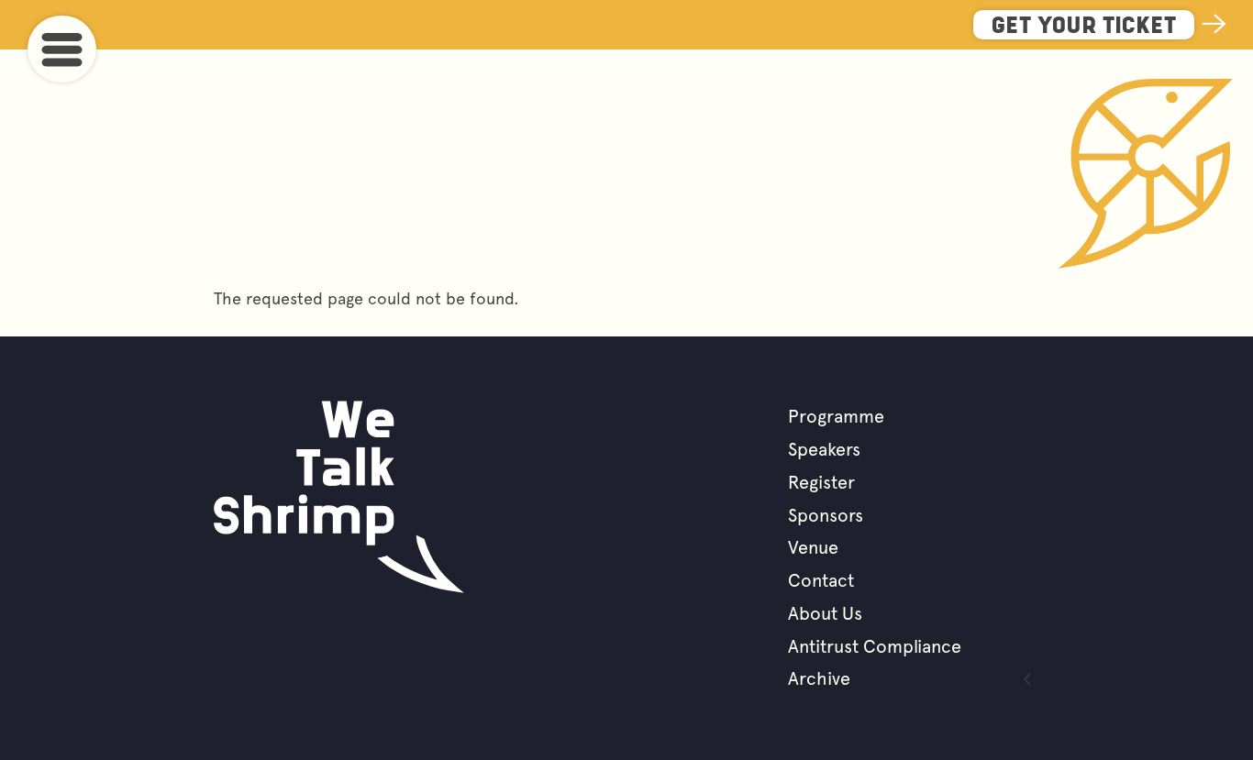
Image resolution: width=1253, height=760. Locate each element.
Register (821, 482)
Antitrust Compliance (874, 646)
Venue (813, 547)
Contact (821, 580)
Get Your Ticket (1084, 27)
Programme (836, 416)
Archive (819, 678)
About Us (825, 613)
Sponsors (825, 515)
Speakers (824, 449)
